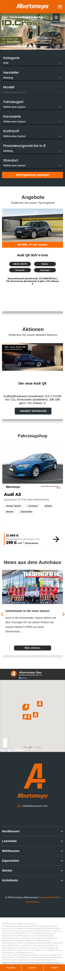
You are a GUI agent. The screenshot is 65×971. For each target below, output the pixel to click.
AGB (56, 897)
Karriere (32, 968)
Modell (8, 87)
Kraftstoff (11, 131)
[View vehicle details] (21, 539)
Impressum (46, 897)
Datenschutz (32, 901)
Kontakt (54, 968)
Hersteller (11, 72)
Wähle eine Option (14, 107)
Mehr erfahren (33, 648)
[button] (60, 6)
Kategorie (11, 57)
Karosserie (12, 116)
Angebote (10, 968)
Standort (10, 160)
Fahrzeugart (13, 101)
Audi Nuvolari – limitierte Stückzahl (31, 611)
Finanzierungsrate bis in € (24, 145)
